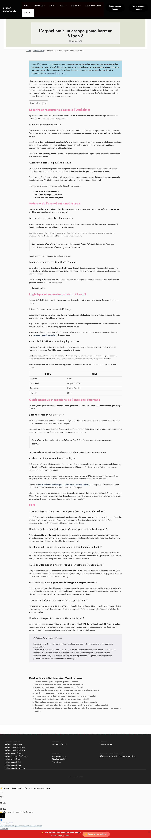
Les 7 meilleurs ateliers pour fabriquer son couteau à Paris (63, 484)
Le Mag (27, 13)
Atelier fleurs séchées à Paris (16, 756)
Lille (62, 6)
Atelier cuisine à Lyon (13, 744)
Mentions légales (58, 759)
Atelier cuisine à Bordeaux (15, 747)
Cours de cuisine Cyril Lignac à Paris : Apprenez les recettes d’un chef (65, 696)
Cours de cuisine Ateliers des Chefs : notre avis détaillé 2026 (62, 699)
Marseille (39, 6)
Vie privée (56, 762)
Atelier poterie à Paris (13, 753)
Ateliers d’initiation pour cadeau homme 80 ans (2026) (59, 687)
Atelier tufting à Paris (13, 759)
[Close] (149, 832)
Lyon (52, 6)
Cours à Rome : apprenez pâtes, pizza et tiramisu (56, 681)
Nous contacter (106, 744)
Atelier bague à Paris (13, 762)
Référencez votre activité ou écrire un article (117, 756)
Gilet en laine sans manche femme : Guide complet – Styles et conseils (66, 702)
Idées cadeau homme (115, 7)
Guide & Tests (38, 50)
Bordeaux (75, 6)
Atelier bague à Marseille (15, 768)
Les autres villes (93, 6)
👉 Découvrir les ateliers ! (96, 834)
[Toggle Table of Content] (43, 103)
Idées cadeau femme (138, 7)
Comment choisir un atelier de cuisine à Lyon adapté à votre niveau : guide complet (71, 705)
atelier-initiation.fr (9, 9)
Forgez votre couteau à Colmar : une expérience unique (59, 684)
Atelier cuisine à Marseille (15, 750)
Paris (26, 6)
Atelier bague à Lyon (13, 765)
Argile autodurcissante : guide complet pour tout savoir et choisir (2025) (67, 690)
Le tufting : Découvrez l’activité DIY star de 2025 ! (57, 693)
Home (28, 50)
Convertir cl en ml (59, 744)
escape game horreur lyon (54, 73)
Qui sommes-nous (59, 756)
